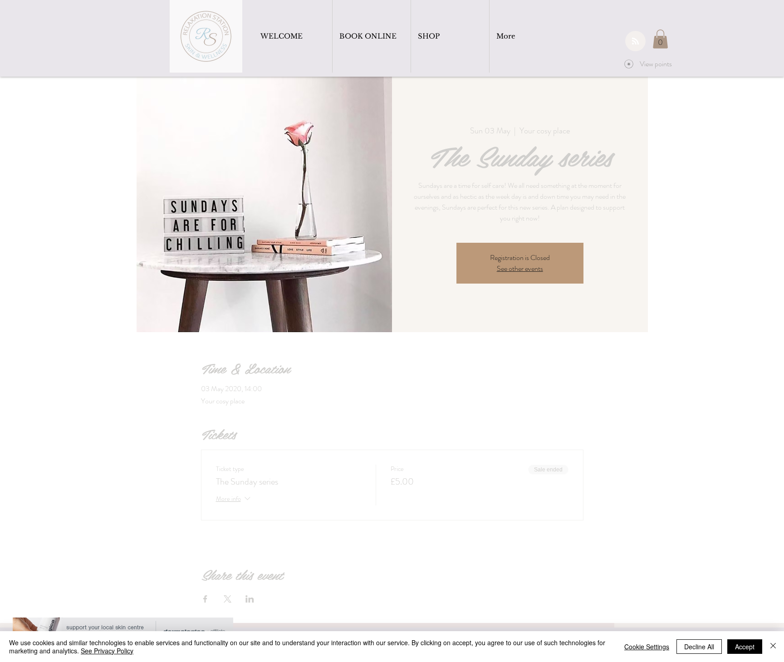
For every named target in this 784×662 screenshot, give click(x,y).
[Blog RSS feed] (635, 41)
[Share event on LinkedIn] (249, 599)
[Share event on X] (227, 599)
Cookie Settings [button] (646, 646)
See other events (520, 268)
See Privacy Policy (107, 650)
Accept (745, 646)
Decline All (699, 646)
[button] (660, 39)
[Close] (773, 646)
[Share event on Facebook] (205, 599)
